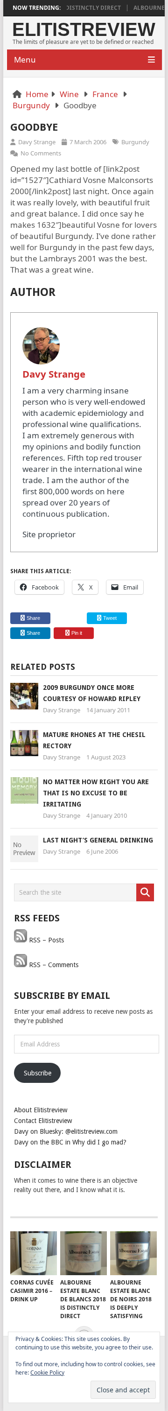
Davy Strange (37, 142)
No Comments (41, 153)
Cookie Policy (47, 1372)
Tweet (109, 618)
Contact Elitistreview (43, 1120)
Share (33, 618)
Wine (69, 94)
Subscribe (37, 1073)
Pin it (76, 633)
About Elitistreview (40, 1110)
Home (37, 94)
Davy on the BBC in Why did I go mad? (70, 1142)
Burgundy (31, 105)
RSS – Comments (52, 965)
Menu (25, 59)
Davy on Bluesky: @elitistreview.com (66, 1131)
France (105, 94)
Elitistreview (83, 29)
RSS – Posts (45, 940)
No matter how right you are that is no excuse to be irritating (96, 793)
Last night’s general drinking (98, 840)
